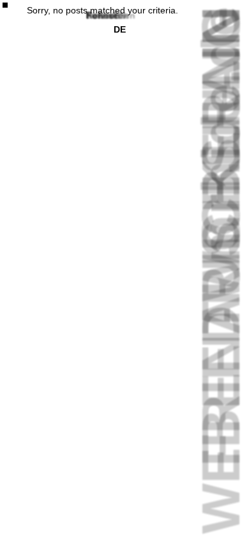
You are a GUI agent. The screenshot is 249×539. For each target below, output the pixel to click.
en (120, 15)
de (120, 29)
